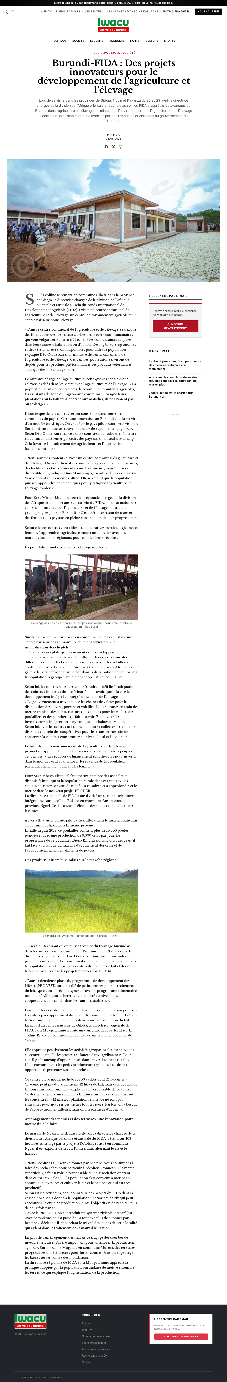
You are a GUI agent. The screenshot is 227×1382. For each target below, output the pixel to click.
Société (78, 40)
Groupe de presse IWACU (98, 1336)
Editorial (87, 1323)
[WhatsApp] (120, 147)
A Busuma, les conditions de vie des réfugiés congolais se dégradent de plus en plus (173, 380)
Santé (134, 40)
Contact (87, 1362)
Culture (151, 40)
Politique (59, 40)
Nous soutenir (209, 11)
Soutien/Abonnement (94, 1343)
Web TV (46, 11)
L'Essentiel (94, 11)
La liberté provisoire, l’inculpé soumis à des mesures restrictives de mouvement (175, 365)
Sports (169, 40)
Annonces (182, 11)
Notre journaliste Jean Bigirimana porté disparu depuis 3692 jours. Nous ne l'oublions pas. (113, 2)
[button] (13, 10)
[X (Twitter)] (113, 147)
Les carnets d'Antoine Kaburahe (132, 11)
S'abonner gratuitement (181, 1336)
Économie (116, 40)
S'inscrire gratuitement (175, 326)
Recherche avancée (94, 1355)
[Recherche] (6, 10)
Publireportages (106, 53)
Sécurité (96, 40)
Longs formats (68, 11)
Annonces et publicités (96, 1349)
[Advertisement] (175, 470)
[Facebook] (106, 147)
